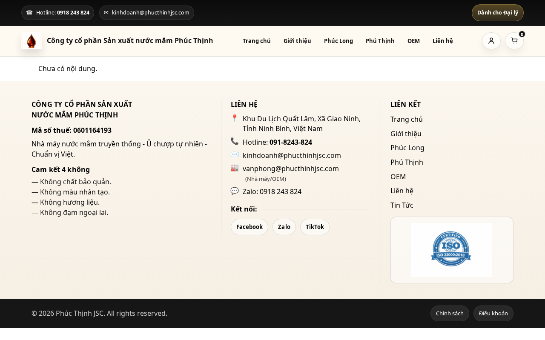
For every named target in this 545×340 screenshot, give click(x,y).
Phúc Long (338, 41)
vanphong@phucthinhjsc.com (291, 168)
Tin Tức (401, 205)
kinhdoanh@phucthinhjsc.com (292, 155)
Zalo (284, 227)
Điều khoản (493, 313)
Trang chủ (257, 41)
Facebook (249, 227)
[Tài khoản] (491, 40)
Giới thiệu (297, 41)
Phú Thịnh (380, 41)
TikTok (315, 227)
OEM (413, 41)
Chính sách (450, 313)
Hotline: (277, 142)
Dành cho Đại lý (497, 12)
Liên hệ (443, 41)
